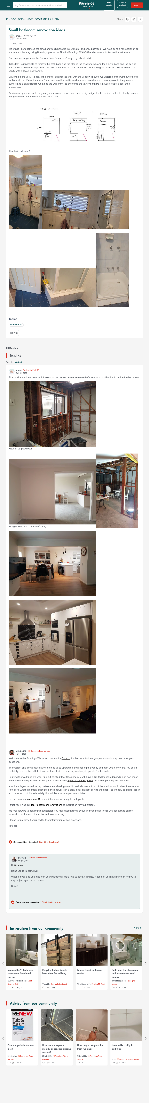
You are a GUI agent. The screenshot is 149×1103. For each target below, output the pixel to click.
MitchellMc (12, 1056)
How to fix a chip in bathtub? (122, 1046)
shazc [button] (19, 36)
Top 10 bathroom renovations (46, 804)
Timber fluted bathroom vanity (89, 971)
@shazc (66, 758)
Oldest (18, 362)
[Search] (16, 5)
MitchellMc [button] (21, 751)
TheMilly (46, 984)
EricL (114, 1059)
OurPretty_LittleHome (18, 981)
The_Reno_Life (84, 984)
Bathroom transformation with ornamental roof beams (125, 973)
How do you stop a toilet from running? (90, 1046)
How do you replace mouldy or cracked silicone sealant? (56, 1048)
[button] (12, 37)
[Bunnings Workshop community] (86, 5)
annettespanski (119, 981)
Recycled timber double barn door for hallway (54, 971)
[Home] (7, 19)
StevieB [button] (22, 858)
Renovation (16, 325)
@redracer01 (33, 799)
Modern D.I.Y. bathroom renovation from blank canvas (20, 973)
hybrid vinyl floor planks (80, 780)
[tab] (12, 348)
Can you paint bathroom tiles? (21, 1046)
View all (138, 928)
